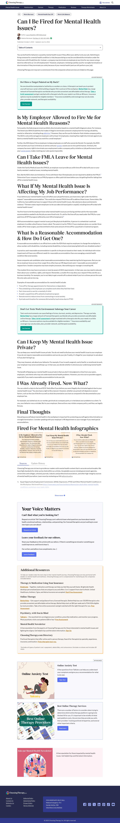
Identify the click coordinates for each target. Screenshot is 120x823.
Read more (62, 728)
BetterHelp (83, 89)
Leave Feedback (29, 554)
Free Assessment (61, 619)
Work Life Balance (64, 14)
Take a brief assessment (41, 318)
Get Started (26, 104)
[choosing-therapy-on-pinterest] (103, 804)
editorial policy (67, 476)
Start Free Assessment (74, 592)
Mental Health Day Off (45, 14)
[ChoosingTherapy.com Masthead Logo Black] (15, 2)
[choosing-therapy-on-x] (94, 804)
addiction (46, 133)
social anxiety (26, 151)
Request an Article (30, 530)
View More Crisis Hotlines (54, 807)
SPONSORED (98, 660)
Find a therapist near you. (47, 642)
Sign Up (68, 631)
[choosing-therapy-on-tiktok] (108, 804)
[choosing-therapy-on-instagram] (89, 804)
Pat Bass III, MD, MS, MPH (41, 38)
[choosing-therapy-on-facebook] (84, 804)
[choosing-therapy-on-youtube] (113, 804)
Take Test (62, 680)
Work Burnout (28, 14)
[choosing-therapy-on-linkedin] (99, 804)
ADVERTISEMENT (97, 77)
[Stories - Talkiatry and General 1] (35, 680)
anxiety (59, 146)
